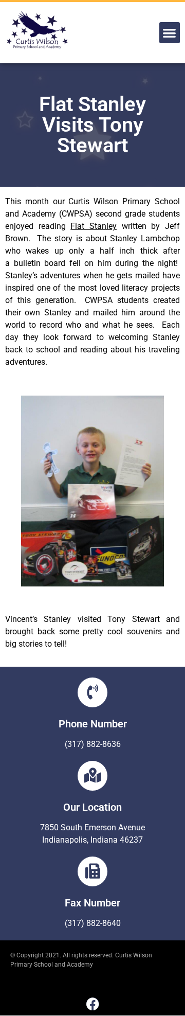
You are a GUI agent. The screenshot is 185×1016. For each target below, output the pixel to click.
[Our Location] (92, 776)
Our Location (92, 807)
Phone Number (93, 724)
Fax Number (92, 903)
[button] (169, 32)
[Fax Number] (92, 871)
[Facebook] (92, 1003)
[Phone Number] (92, 692)
